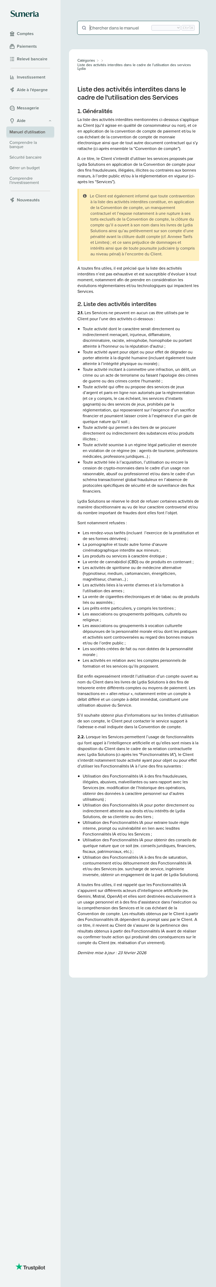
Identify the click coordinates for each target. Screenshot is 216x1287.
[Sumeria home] (24, 13)
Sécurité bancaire (25, 157)
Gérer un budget (24, 168)
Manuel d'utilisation (27, 132)
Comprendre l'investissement (24, 180)
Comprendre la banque (23, 144)
